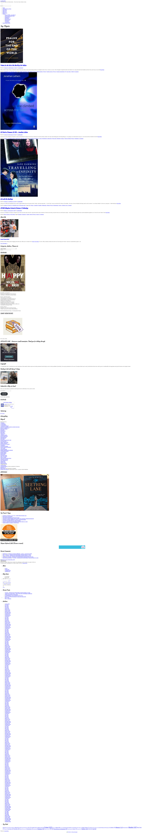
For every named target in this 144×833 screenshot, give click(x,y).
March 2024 (7, 633)
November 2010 (8, 795)
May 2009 (7, 813)
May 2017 (7, 716)
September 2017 (8, 712)
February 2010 (7, 804)
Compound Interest (3, 466)
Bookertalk (2, 429)
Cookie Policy (24, 563)
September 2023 (8, 639)
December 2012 (8, 769)
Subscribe (4, 394)
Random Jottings (3, 452)
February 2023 (7, 646)
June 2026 (7, 605)
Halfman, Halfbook (3, 443)
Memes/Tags (18, 138)
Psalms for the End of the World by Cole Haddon (13, 65)
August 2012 (7, 774)
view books (12, 408)
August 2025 (7, 616)
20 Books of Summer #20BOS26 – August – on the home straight (20, 553)
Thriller (72, 71)
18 (4, 583)
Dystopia (75, 827)
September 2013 (8, 760)
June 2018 (7, 703)
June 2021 (7, 666)
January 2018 (7, 708)
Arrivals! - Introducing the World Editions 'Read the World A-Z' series (15, 521)
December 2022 (8, 648)
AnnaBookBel (3, 0)
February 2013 (7, 767)
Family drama (86, 827)
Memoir (48, 205)
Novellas (16, 829)
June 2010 (7, 800)
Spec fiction (68, 71)
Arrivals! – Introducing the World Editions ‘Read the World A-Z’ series (18, 554)
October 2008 (7, 820)
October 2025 (7, 614)
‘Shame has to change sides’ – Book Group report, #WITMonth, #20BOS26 (18, 593)
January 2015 (7, 744)
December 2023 (8, 636)
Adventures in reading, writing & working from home (10, 426)
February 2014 (7, 755)
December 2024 (8, 624)
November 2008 (8, 819)
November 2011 (8, 783)
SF (65, 71)
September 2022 (8, 651)
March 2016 (7, 730)
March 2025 (7, 621)
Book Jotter (2, 431)
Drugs (61, 827)
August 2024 (7, 628)
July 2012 (6, 775)
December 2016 (8, 721)
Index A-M (5, 10)
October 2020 (7, 674)
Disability (40, 205)
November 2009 (8, 807)
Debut (58, 827)
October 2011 (7, 784)
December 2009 (8, 806)
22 (8, 583)
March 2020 (7, 681)
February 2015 (7, 743)
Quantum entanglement (60, 71)
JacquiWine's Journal (4, 446)
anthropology (49, 138)
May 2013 (7, 764)
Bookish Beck (3, 430)
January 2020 (7, 683)
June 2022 (7, 654)
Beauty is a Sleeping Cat (4, 427)
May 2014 (7, 752)
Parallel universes (50, 71)
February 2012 (7, 780)
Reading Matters (3, 453)
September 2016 (8, 724)
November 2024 (8, 625)
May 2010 (7, 801)
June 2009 (7, 812)
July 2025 (6, 617)
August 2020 (7, 676)
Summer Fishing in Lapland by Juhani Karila (11, 522)
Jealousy (62, 138)
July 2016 (6, 726)
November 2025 (8, 613)
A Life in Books (3, 424)
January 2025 (7, 623)
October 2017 (7, 711)
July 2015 (6, 738)
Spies (75, 829)
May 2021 (7, 667)
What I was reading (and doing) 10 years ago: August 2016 (15, 596)
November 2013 (8, 758)
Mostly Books (2, 468)
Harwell (31, 214)
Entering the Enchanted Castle (5, 440)
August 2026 (7, 603)
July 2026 (6, 604)
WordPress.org (7, 571)
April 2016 (7, 729)
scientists (63, 205)
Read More (102, 69)
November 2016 (8, 722)
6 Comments (76, 71)
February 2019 (7, 695)
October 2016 (7, 723)
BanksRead (7, 17)
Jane (3, 554)
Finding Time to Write (4, 442)
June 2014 (7, 751)
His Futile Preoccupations (5, 444)
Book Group (5, 12)
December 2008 (8, 818)
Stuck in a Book (3, 457)
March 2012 (7, 779)
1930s (9, 827)
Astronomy (24, 214)
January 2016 (7, 732)
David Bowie (25, 71)
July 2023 (6, 641)
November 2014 (8, 746)
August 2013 (7, 761)
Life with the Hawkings (6, 199)
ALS (30, 205)
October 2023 (7, 638)
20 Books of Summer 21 (34, 138)
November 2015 (8, 734)
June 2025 (7, 618)
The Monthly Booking (4, 451)
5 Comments (81, 138)
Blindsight (59, 138)
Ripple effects (2, 454)
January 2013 (7, 768)
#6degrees (5, 827)
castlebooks (5, 556)
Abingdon (20, 214)
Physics (54, 71)
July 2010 (6, 799)
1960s (21, 71)
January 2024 (7, 635)
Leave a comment (68, 205)
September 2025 (8, 615)
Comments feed (8, 570)
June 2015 (7, 739)
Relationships (55, 205)
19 (5, 583)
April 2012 (7, 778)
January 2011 (7, 793)
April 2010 (7, 802)
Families (80, 827)
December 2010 (8, 794)
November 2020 (8, 673)
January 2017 (7, 720)
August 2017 (7, 713)
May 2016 (7, 728)
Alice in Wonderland (43, 138)
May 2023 (7, 643)
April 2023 (7, 644)
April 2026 (7, 607)
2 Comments (41, 214)
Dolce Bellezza (3, 438)
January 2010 (7, 805)
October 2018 (7, 699)
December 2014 (8, 745)
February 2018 (7, 707)
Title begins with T (22, 205)
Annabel (5, 404)
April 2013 (7, 765)
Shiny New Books (35, 241)
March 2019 (7, 694)
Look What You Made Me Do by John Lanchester (12, 520)
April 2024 (7, 632)
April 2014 (7, 753)
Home (4, 7)
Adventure (25, 827)
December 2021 (8, 660)
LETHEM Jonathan (11, 138)
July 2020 (6, 677)
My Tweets (2, 413)
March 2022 (7, 657)
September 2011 (8, 785)
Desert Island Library (6, 23)
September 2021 (8, 663)
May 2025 (7, 619)
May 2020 (7, 679)
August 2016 (7, 725)
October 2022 (7, 650)
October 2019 (7, 686)
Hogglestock (2, 445)
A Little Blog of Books (4, 425)
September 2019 (8, 687)
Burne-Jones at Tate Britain (7, 516)
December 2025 (8, 612)
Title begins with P (13, 71)
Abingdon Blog (3, 465)
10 (3, 582)
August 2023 (7, 640)
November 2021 (8, 661)
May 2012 (7, 777)
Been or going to (7, 214)
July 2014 (6, 750)
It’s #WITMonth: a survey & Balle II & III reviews (14, 595)
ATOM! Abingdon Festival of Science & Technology (14, 208)
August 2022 (7, 652)
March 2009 (7, 815)
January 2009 (7, 817)
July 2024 (6, 629)
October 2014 (7, 747)
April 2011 (7, 790)
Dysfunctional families (68, 827)
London (112, 827)
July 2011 (6, 787)
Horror (104, 827)
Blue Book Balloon (3, 428)
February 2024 (7, 634)
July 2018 (6, 702)
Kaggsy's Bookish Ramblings (5, 447)
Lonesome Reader (3, 449)
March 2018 (7, 706)
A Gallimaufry (3, 423)
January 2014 (7, 756)
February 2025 (7, 622)
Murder (132, 827)
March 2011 (7, 791)
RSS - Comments (8, 598)
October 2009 (7, 808)
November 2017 (8, 710)
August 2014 (7, 749)
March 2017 (7, 718)
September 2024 (8, 627)
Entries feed (7, 569)
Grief (100, 827)
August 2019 (7, 688)
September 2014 (8, 748)
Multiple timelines (39, 71)
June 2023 (7, 642)
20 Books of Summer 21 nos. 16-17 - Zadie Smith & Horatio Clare (14, 515)
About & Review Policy (7, 8)
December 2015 (8, 733)
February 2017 (7, 719)
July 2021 (6, 665)
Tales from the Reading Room (5, 458)
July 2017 (6, 714)
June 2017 (7, 715)
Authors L (6, 138)
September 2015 (8, 736)
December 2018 (8, 697)
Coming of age (40, 827)
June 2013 (7, 763)
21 (7, 583)
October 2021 (7, 662)
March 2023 (7, 645)
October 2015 (7, 735)
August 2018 (7, 701)
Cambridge (36, 205)
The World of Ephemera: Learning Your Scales (11, 517)
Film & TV (10, 205)
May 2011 (7, 789)
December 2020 (8, 672)
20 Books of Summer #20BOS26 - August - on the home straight (14, 519)
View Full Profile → (4, 243)
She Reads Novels (3, 455)
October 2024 (7, 626)
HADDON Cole (7, 71)
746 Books (2, 422)
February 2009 (7, 816)
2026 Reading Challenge (7, 402)
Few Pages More (3, 441)
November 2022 (8, 649)
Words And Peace (3, 463)
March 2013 (7, 766)
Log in (6, 568)
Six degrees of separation (60, 829)
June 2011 (7, 788)
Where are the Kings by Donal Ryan (11, 594)
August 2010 (7, 798)
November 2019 (8, 685)
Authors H (6, 205)
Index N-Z (4, 11)
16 (10, 582)
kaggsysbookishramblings (7, 557)
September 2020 (8, 675)
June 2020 (7, 678)
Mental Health (125, 827)
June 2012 (7, 776)
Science (60, 205)
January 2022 (7, 659)
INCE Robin (12, 214)
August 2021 (7, 664)
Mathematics (44, 205)
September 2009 (8, 809)
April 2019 (7, 693)
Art (29, 827)
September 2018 (8, 700)
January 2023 (7, 647)
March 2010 (7, 803)
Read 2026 (5, 9)
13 (6, 582)
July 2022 (6, 653)
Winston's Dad (3, 462)
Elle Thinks (2, 439)
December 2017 (8, 709)
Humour (108, 827)
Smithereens (5, 553)
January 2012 (7, 781)
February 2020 (7, 682)
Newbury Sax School (4, 469)
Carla (4, 555)
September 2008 (8, 821)
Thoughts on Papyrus (4, 459)
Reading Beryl (7, 16)
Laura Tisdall (2, 448)
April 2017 (7, 717)
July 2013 (6, 762)
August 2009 (7, 810)
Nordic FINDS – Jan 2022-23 (10, 14)
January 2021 (7, 671)
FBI (28, 71)
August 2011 (7, 786)
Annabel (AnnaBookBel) (4, 239)
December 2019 (8, 684)
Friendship (96, 827)
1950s (12, 827)
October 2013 (7, 759)
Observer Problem (67, 138)
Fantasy (92, 827)
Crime (48, 827)
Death (54, 827)
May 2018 (7, 704)
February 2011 (7, 792)
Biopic (32, 205)
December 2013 (8, 757)
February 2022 (7, 658)
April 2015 (7, 741)
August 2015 (7, 737)
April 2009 (7, 814)
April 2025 (7, 620)
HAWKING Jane (15, 205)
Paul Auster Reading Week (10, 15)
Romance (41, 829)
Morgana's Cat (3, 467)
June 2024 (7, 630)
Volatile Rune (2, 461)
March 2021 (7, 669)
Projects (4, 13)
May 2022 (7, 655)
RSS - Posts (7, 597)
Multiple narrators (33, 71)
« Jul (3, 587)
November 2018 (8, 698)
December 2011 (8, 782)
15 (8, 582)
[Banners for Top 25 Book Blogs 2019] (7, 559)
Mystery (44, 71)
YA (94, 829)
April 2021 (7, 668)
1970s (21, 827)
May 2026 (7, 606)
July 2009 (6, 811)
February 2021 (7, 670)
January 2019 (7, 696)
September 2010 (8, 797)
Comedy (27, 214)
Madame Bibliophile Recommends (6, 450)
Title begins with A (23, 138)
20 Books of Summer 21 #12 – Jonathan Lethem (14, 132)
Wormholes (77, 138)
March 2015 (7, 742)
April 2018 (7, 705)
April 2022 (7, 656)
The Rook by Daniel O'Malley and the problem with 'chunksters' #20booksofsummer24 (18, 518)
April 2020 (7, 680)
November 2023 (8, 637)
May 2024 (7, 631)
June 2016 (7, 727)
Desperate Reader (3, 437)
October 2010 (7, 796)
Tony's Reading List (4, 460)
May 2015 (7, 740)
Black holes (54, 138)
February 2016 (7, 731)
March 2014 (7, 754)
